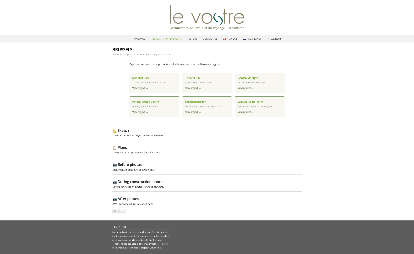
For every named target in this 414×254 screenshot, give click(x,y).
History (192, 38)
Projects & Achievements (166, 38)
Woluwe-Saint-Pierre (250, 102)
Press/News (274, 38)
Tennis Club (192, 78)
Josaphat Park (140, 78)
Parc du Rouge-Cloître (145, 102)
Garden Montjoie (248, 78)
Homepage (138, 38)
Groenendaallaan (195, 102)
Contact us (210, 38)
